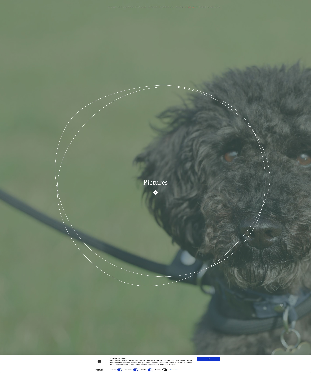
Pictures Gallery (191, 7)
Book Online (117, 7)
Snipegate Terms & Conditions (158, 7)
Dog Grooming (140, 7)
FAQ (172, 7)
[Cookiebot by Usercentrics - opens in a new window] (99, 370)
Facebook (202, 7)
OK (209, 359)
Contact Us (179, 7)
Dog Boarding (129, 7)
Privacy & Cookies (214, 7)
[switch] (135, 369)
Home (110, 7)
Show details (173, 369)
